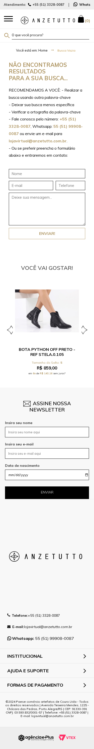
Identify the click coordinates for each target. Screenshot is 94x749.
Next (83, 330)
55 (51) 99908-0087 (43, 638)
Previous (11, 330)
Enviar (47, 492)
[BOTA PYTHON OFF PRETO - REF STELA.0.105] (47, 311)
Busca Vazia (66, 50)
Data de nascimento (22, 465)
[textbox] (50, 34)
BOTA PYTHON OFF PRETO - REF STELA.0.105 (47, 352)
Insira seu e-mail (19, 444)
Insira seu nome (18, 423)
